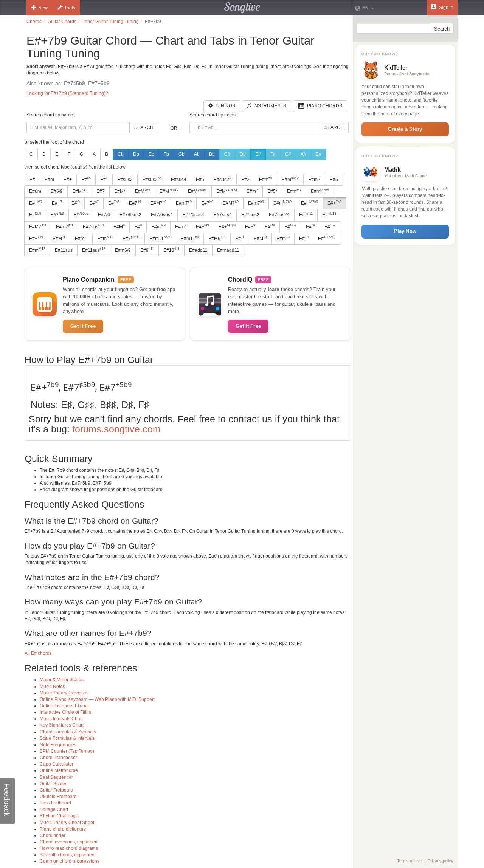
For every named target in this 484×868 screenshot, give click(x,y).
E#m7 (184, 203)
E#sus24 (223, 179)
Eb (151, 154)
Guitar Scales (53, 783)
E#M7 (158, 203)
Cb (121, 154)
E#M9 (217, 238)
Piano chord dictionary (63, 829)
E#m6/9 (123, 250)
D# (243, 154)
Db (136, 154)
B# (318, 154)
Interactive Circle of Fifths (65, 712)
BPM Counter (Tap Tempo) (67, 751)
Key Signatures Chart (62, 725)
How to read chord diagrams (69, 848)
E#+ (68, 179)
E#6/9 (57, 191)
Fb (166, 154)
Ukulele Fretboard (58, 796)
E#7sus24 (279, 214)
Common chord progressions (69, 861)
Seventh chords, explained (67, 854)
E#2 (245, 179)
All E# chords (38, 653)
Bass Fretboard (55, 803)
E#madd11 (228, 250)
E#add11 (198, 250)
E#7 (100, 191)
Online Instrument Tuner (64, 705)
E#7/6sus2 (130, 214)
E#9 (147, 250)
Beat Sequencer (56, 777)
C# (227, 154)
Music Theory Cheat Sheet (67, 822)
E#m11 (160, 238)
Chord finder (52, 835)
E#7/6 (104, 214)
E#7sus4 (223, 214)
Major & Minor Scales (62, 679)
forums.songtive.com (116, 429)
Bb (212, 154)
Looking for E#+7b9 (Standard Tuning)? (67, 93)
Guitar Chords (62, 21)
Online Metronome (59, 770)
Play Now (405, 231)
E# (258, 154)
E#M (79, 191)
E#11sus (64, 250)
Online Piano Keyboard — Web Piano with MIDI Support (97, 699)
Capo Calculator (56, 764)
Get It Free (83, 326)
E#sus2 (125, 179)
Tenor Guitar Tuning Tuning (110, 21)
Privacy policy (440, 861)
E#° (104, 179)
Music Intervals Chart (61, 718)
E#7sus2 (250, 214)
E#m (49, 179)
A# (303, 154)
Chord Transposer (58, 757)
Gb (181, 154)
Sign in (445, 7)
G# (288, 154)
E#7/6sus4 (162, 214)
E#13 (171, 250)
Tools (69, 8)
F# (273, 154)
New (43, 8)
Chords (34, 21)
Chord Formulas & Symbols (68, 732)
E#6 (334, 179)
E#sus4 (178, 179)
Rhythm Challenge (59, 815)
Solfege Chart (54, 809)
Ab (197, 154)
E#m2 (314, 179)
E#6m (35, 191)
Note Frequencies (58, 744)
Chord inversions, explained (69, 842)
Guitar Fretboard (56, 790)
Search (144, 127)
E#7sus (93, 226)
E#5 (200, 179)
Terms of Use (409, 861)
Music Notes (52, 686)
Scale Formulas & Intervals (67, 738)
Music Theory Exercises (64, 693)
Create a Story (405, 129)
